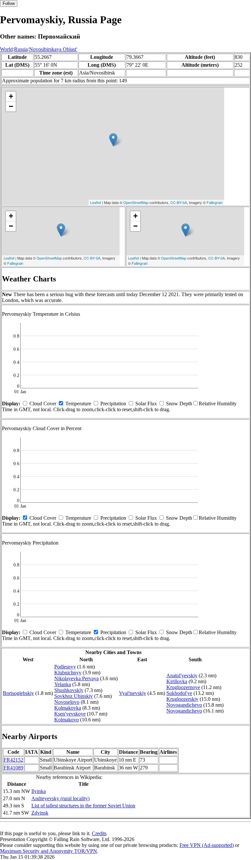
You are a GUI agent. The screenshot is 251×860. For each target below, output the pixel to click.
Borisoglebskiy (18, 693)
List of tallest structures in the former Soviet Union (83, 805)
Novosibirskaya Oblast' (53, 49)
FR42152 (13, 760)
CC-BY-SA (178, 202)
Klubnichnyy (67, 672)
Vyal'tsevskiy (132, 693)
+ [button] (11, 96)
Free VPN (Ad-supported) (206, 845)
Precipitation (113, 403)
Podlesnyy (65, 666)
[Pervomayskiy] (113, 139)
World (6, 49)
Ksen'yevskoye (70, 714)
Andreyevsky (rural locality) (60, 798)
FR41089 (13, 767)
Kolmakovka (67, 708)
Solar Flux (146, 403)
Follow (9, 3)
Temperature (78, 403)
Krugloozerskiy (182, 699)
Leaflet (95, 202)
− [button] (11, 106)
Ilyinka (38, 791)
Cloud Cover (42, 403)
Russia (21, 49)
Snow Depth (179, 403)
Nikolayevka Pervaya (76, 678)
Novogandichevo (184, 705)
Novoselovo (66, 702)
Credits (99, 833)
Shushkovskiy (68, 690)
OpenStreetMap (135, 202)
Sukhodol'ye (179, 693)
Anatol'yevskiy (181, 675)
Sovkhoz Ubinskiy (73, 696)
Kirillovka (176, 681)
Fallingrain (215, 202)
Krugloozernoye (183, 687)
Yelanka (62, 684)
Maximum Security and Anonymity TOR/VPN (48, 851)
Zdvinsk (39, 813)
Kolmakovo (66, 719)
